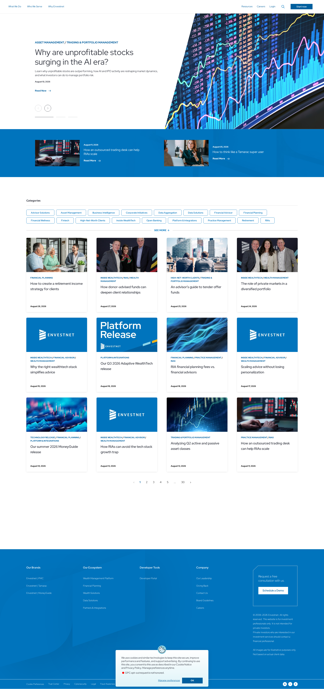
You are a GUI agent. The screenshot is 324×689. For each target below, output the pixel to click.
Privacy (67, 684)
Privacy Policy (133, 668)
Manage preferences (169, 680)
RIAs (267, 220)
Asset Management (71, 212)
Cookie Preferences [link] (35, 684)
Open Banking (153, 220)
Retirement (248, 220)
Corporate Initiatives (136, 212)
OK (192, 680)
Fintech (65, 220)
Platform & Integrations (184, 220)
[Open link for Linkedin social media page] (285, 684)
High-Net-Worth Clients (92, 220)
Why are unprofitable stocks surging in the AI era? (84, 57)
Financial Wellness (40, 220)
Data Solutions (195, 212)
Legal (93, 684)
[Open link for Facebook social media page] (296, 684)
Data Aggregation (167, 212)
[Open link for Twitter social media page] (290, 684)
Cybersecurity (80, 684)
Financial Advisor (223, 212)
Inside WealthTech (126, 220)
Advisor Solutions (40, 212)
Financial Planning (253, 212)
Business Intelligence (103, 212)
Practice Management (219, 220)
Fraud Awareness (107, 684)
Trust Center (53, 684)
